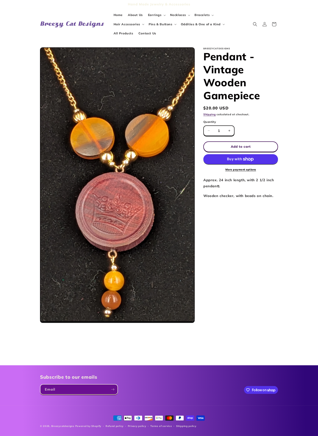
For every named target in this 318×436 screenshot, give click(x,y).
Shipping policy (186, 426)
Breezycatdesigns (62, 426)
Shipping (209, 114)
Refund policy (115, 426)
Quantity (209, 121)
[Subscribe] (112, 389)
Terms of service (161, 426)
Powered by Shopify (88, 426)
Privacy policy (137, 426)
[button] (156, 14)
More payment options (240, 169)
